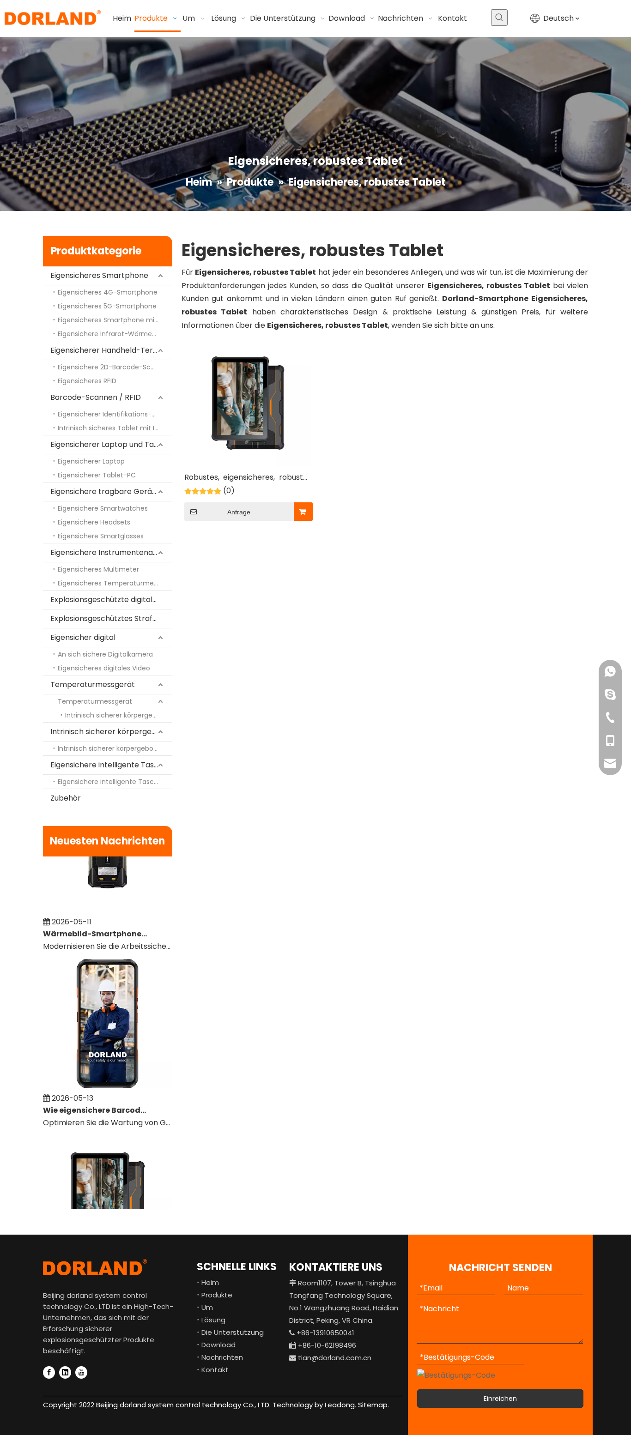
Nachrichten (222, 1357)
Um (207, 1307)
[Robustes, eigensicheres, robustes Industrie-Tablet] (247, 402)
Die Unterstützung (232, 1332)
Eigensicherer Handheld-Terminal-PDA (111, 350)
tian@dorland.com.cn (334, 1358)
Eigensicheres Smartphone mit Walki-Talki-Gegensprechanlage (115, 320)
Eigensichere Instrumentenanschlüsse (111, 552)
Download (218, 1345)
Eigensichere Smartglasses (101, 536)
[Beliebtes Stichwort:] (499, 17)
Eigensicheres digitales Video (104, 668)
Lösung (213, 1320)
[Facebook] (49, 1372)
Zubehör (65, 798)
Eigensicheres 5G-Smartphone (107, 306)
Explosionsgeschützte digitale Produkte (111, 599)
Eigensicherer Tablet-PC (97, 475)
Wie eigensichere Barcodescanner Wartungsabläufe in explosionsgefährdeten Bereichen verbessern (95, 1100)
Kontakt (215, 1370)
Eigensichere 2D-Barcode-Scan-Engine (115, 367)
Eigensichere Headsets (94, 522)
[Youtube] (81, 1372)
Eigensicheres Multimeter (98, 569)
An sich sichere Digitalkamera (105, 654)
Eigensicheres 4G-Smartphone (108, 292)
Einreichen (500, 1398)
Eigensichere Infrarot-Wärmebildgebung (115, 333)
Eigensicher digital (82, 637)
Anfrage (238, 512)
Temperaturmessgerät (92, 684)
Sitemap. (373, 1405)
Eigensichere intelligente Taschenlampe (111, 765)
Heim (210, 1282)
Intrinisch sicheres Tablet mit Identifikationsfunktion (115, 428)
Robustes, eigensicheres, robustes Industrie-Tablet (247, 478)
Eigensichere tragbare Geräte (105, 491)
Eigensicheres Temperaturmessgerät (115, 583)
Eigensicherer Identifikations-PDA (111, 414)
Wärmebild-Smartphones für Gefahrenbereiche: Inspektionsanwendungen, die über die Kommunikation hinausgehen (95, 924)
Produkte (216, 1295)
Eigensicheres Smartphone (99, 275)
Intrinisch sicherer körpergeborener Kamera (118, 715)
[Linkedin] (65, 1372)
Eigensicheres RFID (87, 381)
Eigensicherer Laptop (91, 461)
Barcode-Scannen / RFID (95, 397)
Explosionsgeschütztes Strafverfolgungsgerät (111, 618)
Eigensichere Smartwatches (103, 508)
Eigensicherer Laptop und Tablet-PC (111, 444)
